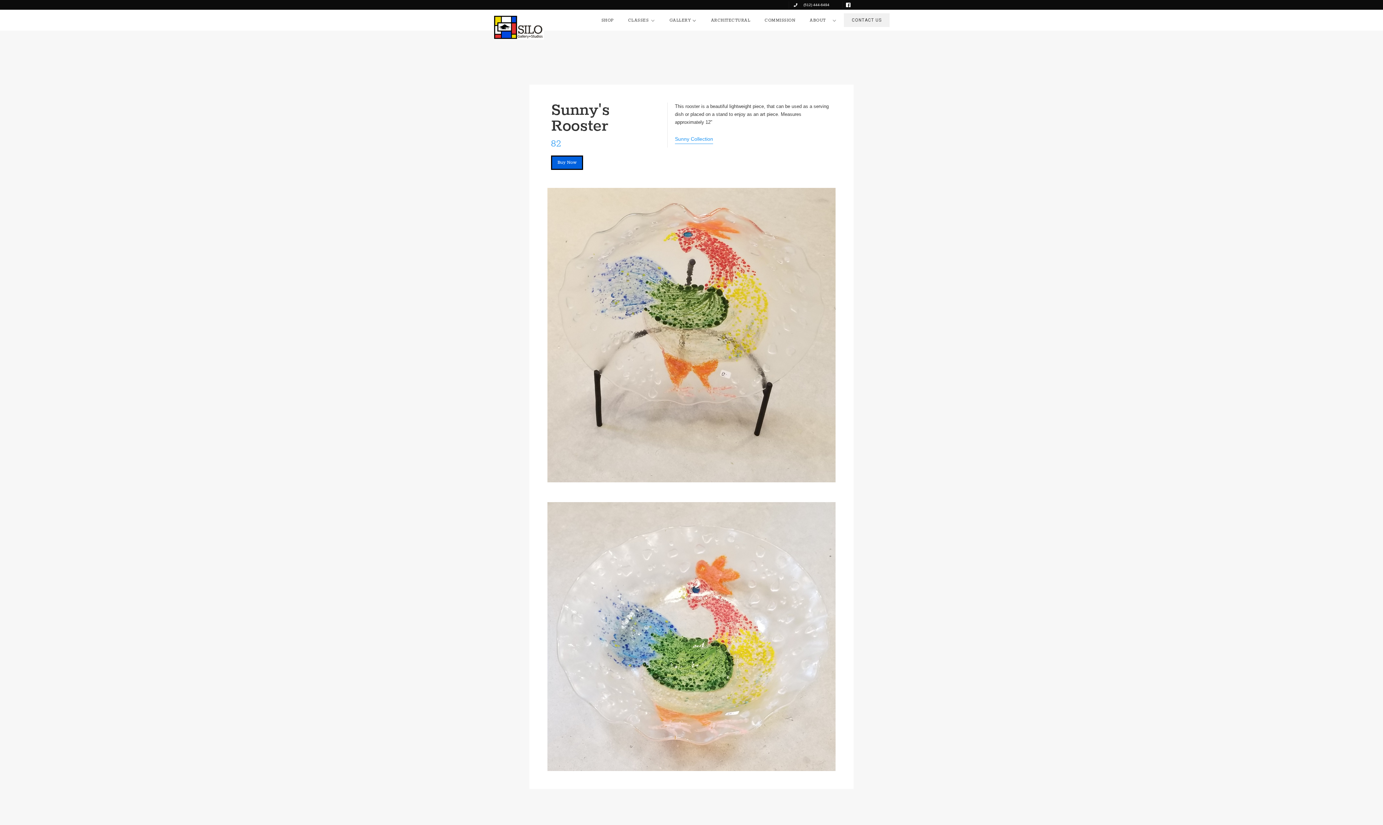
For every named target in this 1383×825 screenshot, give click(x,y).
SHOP (607, 20)
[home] (518, 27)
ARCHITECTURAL (731, 20)
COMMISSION (780, 20)
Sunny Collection (694, 139)
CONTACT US (867, 20)
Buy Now (567, 162)
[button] (641, 20)
